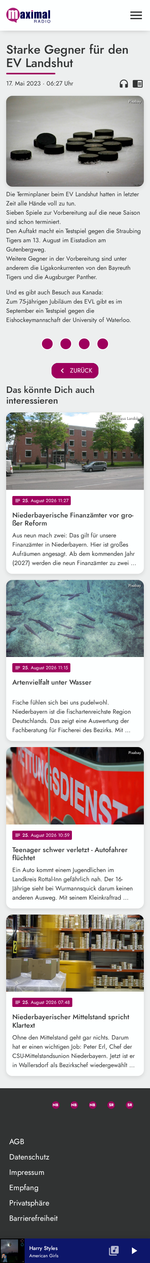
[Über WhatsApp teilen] (84, 344)
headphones (123, 83)
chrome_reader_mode (137, 83)
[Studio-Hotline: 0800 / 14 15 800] (34, 1103)
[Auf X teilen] (66, 344)
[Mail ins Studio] (15, 1103)
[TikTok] (15, 1122)
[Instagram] (89, 1103)
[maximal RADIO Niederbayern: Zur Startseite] (65, 15)
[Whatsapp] (52, 1103)
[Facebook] (71, 1103)
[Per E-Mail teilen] (103, 344)
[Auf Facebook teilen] (47, 344)
